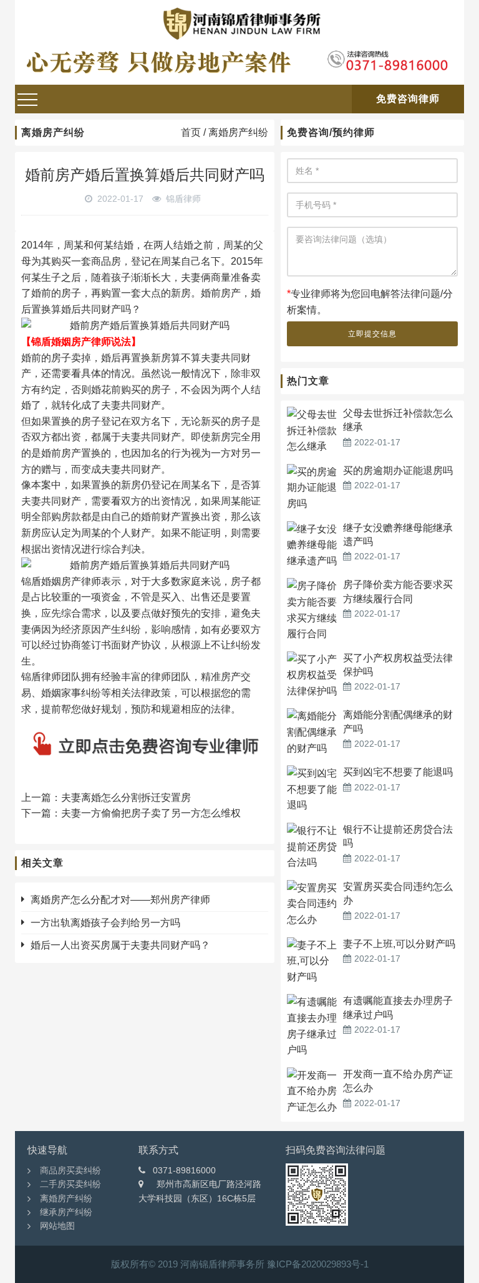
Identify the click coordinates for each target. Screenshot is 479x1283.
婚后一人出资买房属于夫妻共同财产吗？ (120, 945)
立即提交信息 (372, 333)
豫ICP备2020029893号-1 (318, 1264)
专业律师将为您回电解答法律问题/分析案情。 (370, 301)
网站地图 (57, 1226)
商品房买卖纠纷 (70, 1170)
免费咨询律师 (408, 98)
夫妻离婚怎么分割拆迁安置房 (126, 797)
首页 (191, 132)
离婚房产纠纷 (238, 132)
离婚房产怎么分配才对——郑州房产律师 (120, 899)
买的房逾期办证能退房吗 (398, 470)
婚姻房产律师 (71, 581)
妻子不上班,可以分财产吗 (399, 944)
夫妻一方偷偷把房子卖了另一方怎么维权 (151, 813)
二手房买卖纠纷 (70, 1184)
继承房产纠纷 (66, 1212)
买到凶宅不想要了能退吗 (398, 772)
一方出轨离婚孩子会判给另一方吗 (105, 922)
